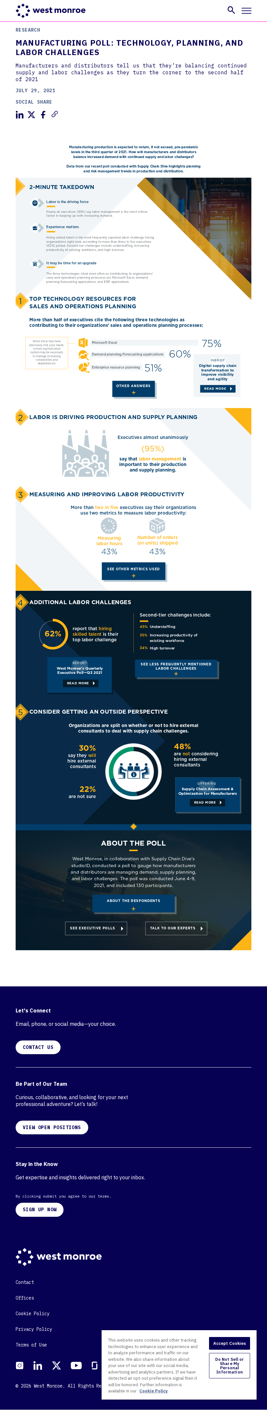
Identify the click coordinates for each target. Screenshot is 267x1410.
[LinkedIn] (19, 115)
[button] (231, 10)
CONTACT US (38, 1047)
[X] (56, 1365)
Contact (25, 1282)
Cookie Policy (32, 1313)
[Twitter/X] (31, 115)
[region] (179, 1365)
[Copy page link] (55, 114)
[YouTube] (76, 1365)
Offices (25, 1298)
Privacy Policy (34, 1329)
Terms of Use (31, 1345)
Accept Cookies (229, 1343)
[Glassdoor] (94, 1365)
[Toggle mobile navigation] (246, 11)
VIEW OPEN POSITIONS (52, 1127)
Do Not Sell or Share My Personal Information (229, 1366)
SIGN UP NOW (39, 1210)
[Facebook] (43, 115)
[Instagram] (19, 1365)
